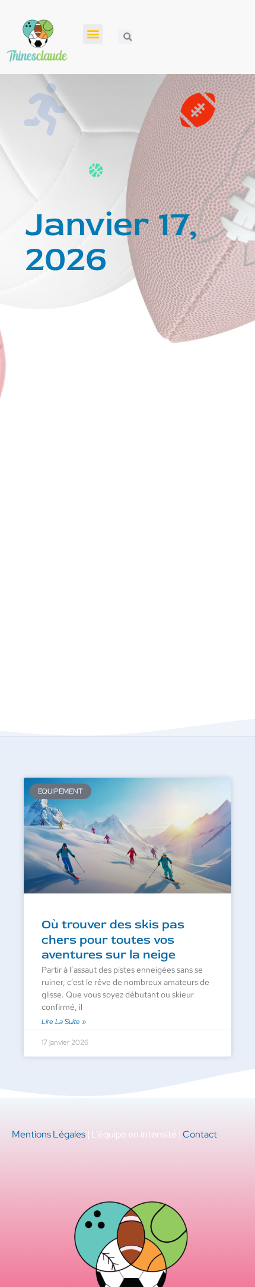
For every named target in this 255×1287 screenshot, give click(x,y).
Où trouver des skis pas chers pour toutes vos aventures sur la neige (113, 939)
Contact (200, 1134)
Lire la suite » (64, 1021)
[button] (93, 34)
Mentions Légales (48, 1134)
